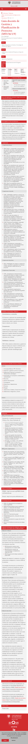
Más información (14, 737)
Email (16, 83)
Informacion (5, 13)
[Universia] (14, 726)
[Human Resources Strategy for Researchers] (14, 730)
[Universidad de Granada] (14, 2)
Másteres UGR (14, 6)
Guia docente (4, 18)
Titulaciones (11, 13)
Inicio (2, 13)
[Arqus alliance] (13, 723)
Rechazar (13, 740)
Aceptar (5, 740)
